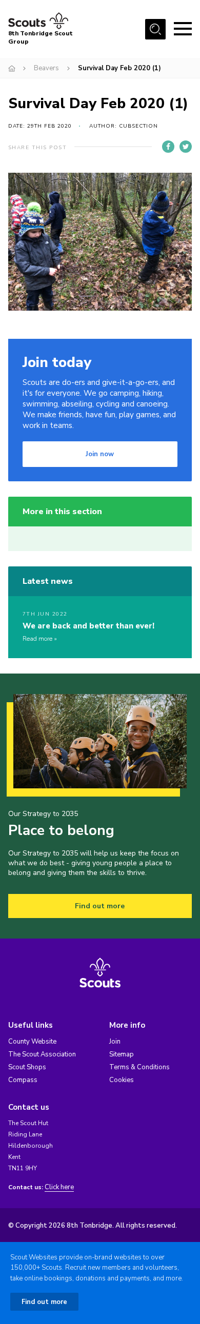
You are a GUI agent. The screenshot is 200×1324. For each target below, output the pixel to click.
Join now (100, 454)
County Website (32, 1041)
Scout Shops (27, 1067)
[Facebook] (168, 146)
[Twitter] (185, 146)
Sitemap (121, 1054)
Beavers (46, 68)
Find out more (100, 906)
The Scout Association (42, 1054)
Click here (59, 1187)
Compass (22, 1080)
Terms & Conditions (139, 1067)
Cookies (121, 1080)
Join (115, 1041)
